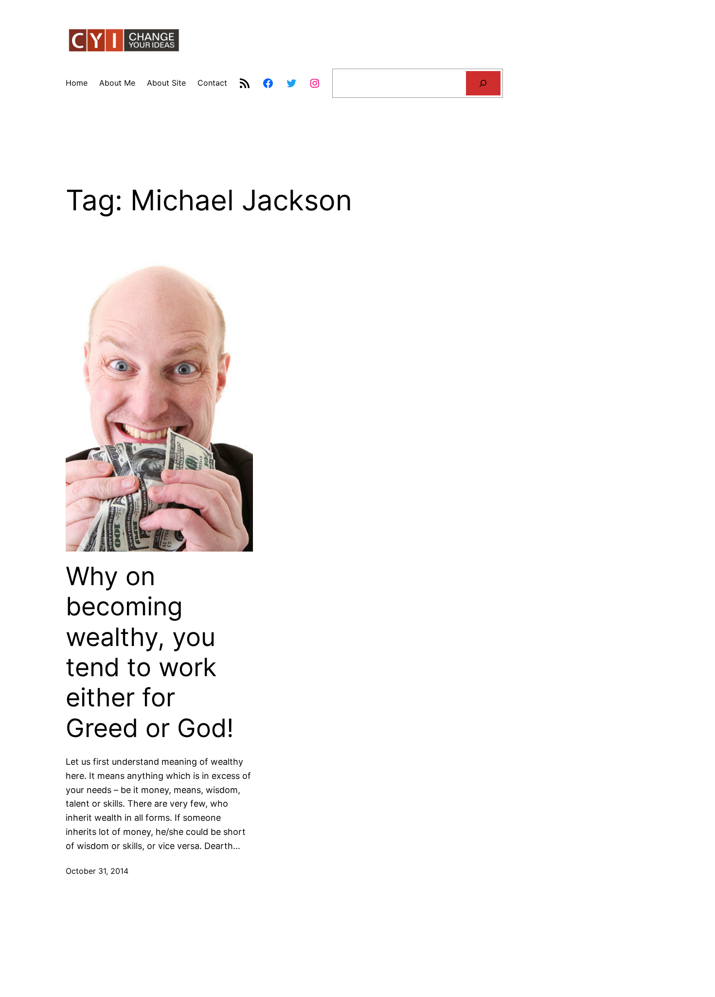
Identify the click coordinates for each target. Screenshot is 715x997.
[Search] (483, 83)
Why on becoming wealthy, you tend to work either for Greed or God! (149, 652)
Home (77, 83)
